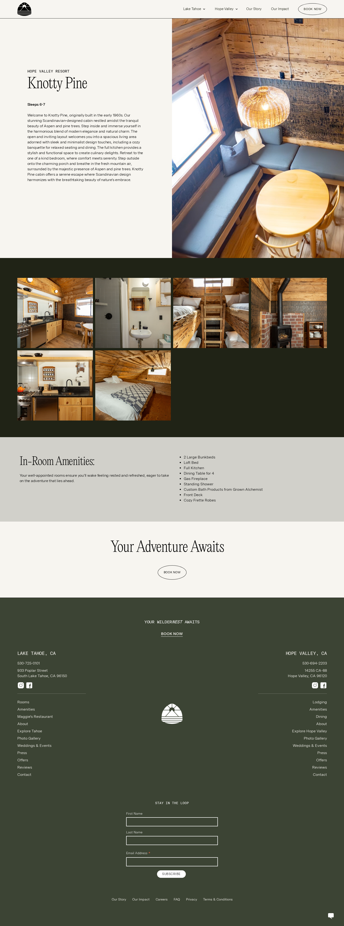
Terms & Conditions (218, 899)
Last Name (134, 832)
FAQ (177, 899)
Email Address (138, 853)
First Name (134, 813)
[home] (33, 9)
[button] (194, 9)
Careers (162, 899)
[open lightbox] (55, 313)
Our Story (254, 9)
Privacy (191, 899)
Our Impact (280, 9)
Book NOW (312, 9)
